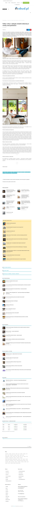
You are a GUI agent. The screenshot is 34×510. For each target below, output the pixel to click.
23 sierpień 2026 (9, 340)
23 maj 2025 (8, 236)
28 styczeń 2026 (9, 393)
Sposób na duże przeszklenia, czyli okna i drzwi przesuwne (14, 365)
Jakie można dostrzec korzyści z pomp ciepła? (12, 312)
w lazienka (19, 461)
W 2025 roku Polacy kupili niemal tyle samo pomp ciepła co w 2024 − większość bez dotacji (18, 396)
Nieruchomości (8, 499)
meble (9, 461)
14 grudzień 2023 (9, 256)
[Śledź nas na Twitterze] (4, 9)
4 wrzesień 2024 (9, 298)
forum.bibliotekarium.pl (22, 479)
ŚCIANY (7, 486)
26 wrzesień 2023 (9, 294)
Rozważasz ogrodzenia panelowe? (11, 223)
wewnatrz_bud (7, 460)
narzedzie (18, 457)
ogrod (27, 460)
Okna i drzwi (7, 496)
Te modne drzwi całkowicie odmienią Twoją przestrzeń (13, 361)
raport (27, 461)
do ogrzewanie (11, 460)
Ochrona (7, 491)
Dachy (6, 488)
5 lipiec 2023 (8, 390)
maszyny (11, 456)
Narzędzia (7, 501)
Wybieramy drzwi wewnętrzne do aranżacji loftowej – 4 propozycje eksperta (16, 288)
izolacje (14, 456)
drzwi (16, 456)
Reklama (6, 2)
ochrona (15, 460)
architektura (6, 457)
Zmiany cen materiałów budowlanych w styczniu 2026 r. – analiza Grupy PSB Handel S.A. (18, 408)
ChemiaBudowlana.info (26, 2)
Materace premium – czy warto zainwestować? (12, 331)
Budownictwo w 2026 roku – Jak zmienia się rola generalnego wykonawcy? (16, 380)
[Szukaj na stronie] (8, 9)
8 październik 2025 (9, 413)
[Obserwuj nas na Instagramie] (6, 9)
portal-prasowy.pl (21, 476)
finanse (18, 456)
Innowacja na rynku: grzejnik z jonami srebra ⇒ (9, 181)
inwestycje (21, 457)
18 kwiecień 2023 (9, 406)
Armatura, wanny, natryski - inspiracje (21, 460)
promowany (12, 461)
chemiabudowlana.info (22, 471)
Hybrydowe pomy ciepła (9, 212)
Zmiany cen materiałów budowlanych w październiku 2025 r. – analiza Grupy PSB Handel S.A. (18, 416)
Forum (21, 2)
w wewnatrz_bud (11, 457)
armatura (16, 461)
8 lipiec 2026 (8, 252)
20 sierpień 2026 (9, 204)
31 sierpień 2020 (9, 232)
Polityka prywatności (13, 2)
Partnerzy (7, 474)
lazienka (25, 461)
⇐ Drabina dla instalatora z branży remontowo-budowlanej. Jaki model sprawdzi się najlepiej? (16, 179)
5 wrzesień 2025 (9, 401)
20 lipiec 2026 (9, 228)
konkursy (15, 457)
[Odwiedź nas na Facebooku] (3, 9)
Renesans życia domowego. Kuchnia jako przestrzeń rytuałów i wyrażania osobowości (10, 191)
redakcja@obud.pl (17, 4)
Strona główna (5, 20)
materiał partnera (7, 456)
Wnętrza (7, 493)
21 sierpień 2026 (24, 198)
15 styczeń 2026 (9, 381)
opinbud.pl (20, 477)
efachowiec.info (21, 474)
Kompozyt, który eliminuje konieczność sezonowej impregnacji (24, 208)
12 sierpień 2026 (9, 213)
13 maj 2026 (8, 260)
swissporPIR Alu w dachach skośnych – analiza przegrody (14, 335)
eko (22, 456)
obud (27, 456)
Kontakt (9, 2)
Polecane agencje (7, 267)
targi (20, 456)
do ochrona (6, 461)
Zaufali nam (6, 270)
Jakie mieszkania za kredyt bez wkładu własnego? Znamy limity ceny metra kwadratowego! (18, 369)
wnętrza (25, 456)
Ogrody (7, 494)
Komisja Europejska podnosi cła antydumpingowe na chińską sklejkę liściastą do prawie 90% (18, 412)
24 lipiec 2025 (9, 224)
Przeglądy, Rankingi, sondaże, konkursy (11, 273)
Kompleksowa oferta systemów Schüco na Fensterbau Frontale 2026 (15, 392)
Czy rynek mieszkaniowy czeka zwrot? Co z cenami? (13, 400)
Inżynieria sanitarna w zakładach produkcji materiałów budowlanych (10, 196)
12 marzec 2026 (9, 397)
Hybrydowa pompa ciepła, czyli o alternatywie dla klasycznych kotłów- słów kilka (17, 316)
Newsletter (18, 2)
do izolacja (22, 461)
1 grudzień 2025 (9, 417)
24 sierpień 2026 (9, 328)
